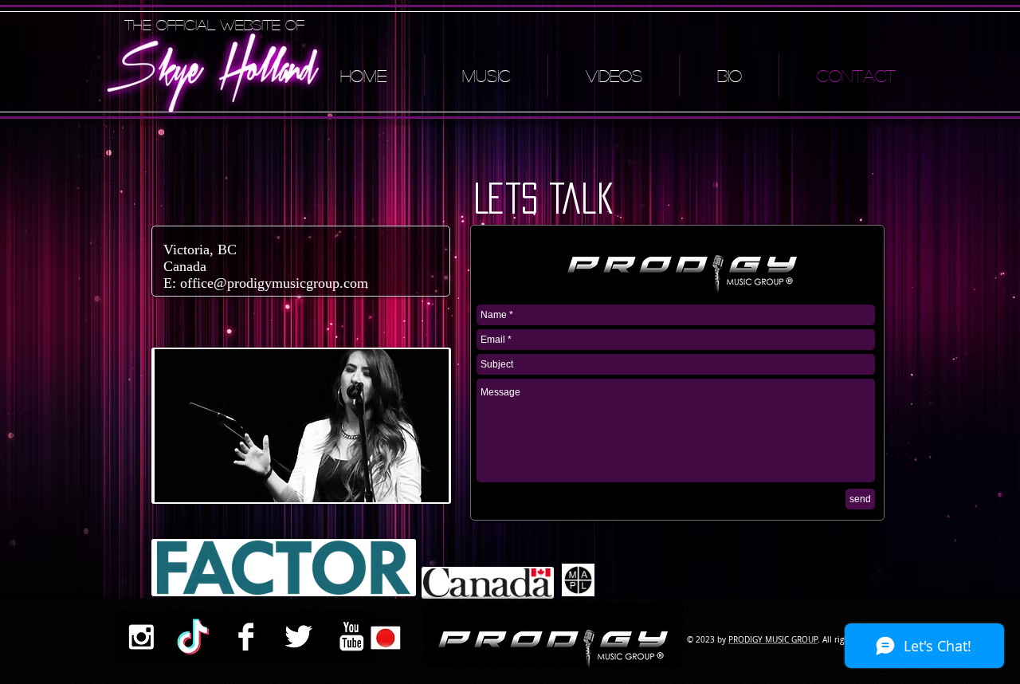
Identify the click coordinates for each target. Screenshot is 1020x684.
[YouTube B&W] (351, 636)
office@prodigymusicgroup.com (274, 283)
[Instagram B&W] (141, 636)
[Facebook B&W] (246, 636)
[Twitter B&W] (298, 636)
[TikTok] (193, 636)
